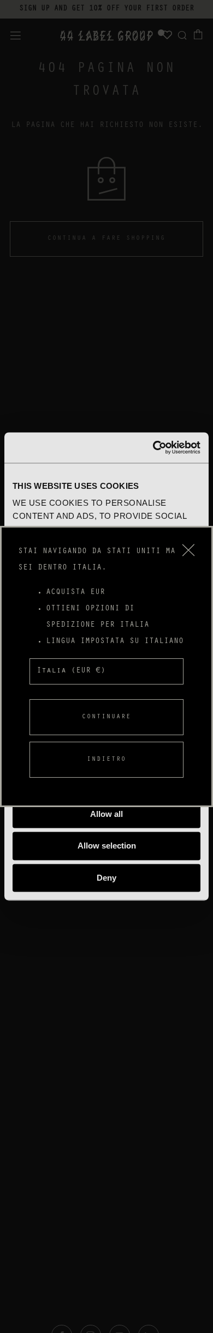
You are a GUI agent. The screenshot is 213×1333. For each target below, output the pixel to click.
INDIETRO (106, 759)
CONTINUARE (106, 717)
